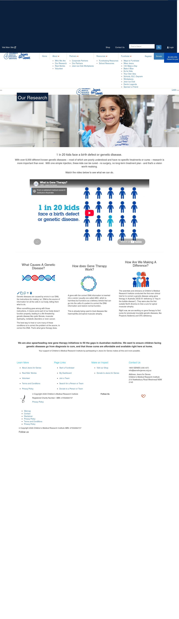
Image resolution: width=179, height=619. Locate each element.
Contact (27, 413)
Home (44, 56)
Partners (73, 56)
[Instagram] (111, 398)
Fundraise (125, 56)
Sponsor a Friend (131, 86)
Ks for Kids (128, 71)
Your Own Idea (130, 73)
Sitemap (27, 411)
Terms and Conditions (31, 383)
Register (148, 56)
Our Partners (77, 63)
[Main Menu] (1, 90)
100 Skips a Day (130, 66)
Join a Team (64, 378)
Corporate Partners (80, 60)
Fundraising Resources (108, 60)
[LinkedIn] (105, 398)
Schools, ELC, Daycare (133, 76)
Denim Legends (130, 84)
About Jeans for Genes (31, 367)
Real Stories (60, 66)
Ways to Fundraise (131, 60)
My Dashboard (65, 373)
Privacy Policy (27, 388)
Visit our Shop (102, 367)
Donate (159, 56)
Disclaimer (28, 416)
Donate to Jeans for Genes (108, 373)
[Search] (158, 47)
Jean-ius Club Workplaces (83, 66)
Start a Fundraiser (66, 367)
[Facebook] (93, 398)
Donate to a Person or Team (71, 388)
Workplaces (128, 79)
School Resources (106, 63)
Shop (108, 47)
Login (171, 47)
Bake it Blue (129, 68)
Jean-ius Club (129, 81)
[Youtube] (117, 398)
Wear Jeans (129, 63)
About (54, 56)
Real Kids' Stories (29, 373)
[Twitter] (99, 398)
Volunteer (59, 68)
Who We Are (60, 60)
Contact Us (119, 47)
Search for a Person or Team (71, 383)
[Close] (178, 90)
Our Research (61, 63)
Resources (100, 56)
